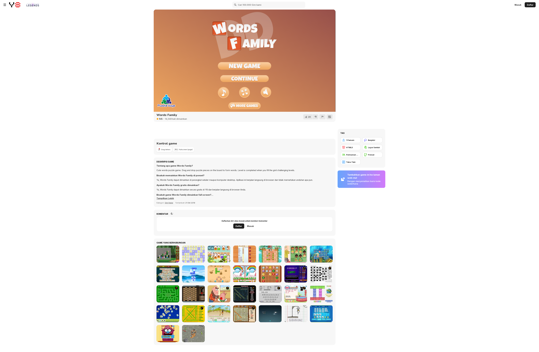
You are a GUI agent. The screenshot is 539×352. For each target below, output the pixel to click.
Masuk (518, 5)
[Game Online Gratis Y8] (14, 4)
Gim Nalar (169, 203)
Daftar (530, 5)
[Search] (235, 5)
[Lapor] (322, 116)
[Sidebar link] (5, 5)
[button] (165, 198)
